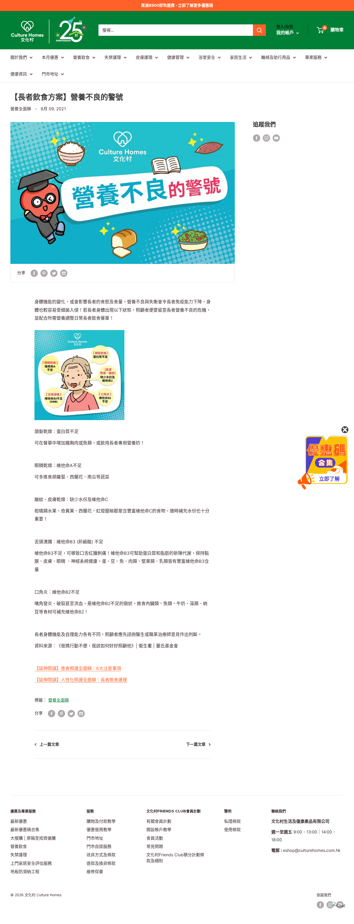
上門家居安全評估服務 (31, 863)
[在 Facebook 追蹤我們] (256, 138)
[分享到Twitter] (54, 273)
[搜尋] (259, 30)
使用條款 (232, 829)
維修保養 (95, 871)
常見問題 (154, 846)
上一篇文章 (49, 744)
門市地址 (50, 74)
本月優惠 (50, 57)
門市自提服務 (99, 846)
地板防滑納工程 (24, 871)
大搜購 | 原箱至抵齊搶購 (33, 838)
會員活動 (154, 838)
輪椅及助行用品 (275, 57)
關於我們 (18, 57)
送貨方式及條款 (101, 854)
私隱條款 (232, 821)
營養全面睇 (20, 108)
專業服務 (313, 57)
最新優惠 (18, 821)
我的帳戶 (285, 33)
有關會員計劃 (158, 821)
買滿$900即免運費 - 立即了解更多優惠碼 (177, 5)
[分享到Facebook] (34, 273)
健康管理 (175, 57)
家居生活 (238, 57)
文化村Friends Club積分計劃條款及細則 (175, 857)
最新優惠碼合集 (24, 829)
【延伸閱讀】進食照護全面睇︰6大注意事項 (77, 668)
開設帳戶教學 (158, 829)
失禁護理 (112, 57)
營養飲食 (81, 57)
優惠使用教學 (99, 829)
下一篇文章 (196, 744)
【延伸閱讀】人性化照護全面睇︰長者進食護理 (80, 679)
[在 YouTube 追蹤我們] (276, 138)
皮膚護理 (144, 57)
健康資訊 (18, 74)
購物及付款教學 (101, 821)
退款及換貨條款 (101, 863)
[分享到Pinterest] (44, 273)
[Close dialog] (345, 430)
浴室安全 (207, 57)
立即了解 (329, 479)
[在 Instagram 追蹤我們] (266, 138)
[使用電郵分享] (63, 273)
